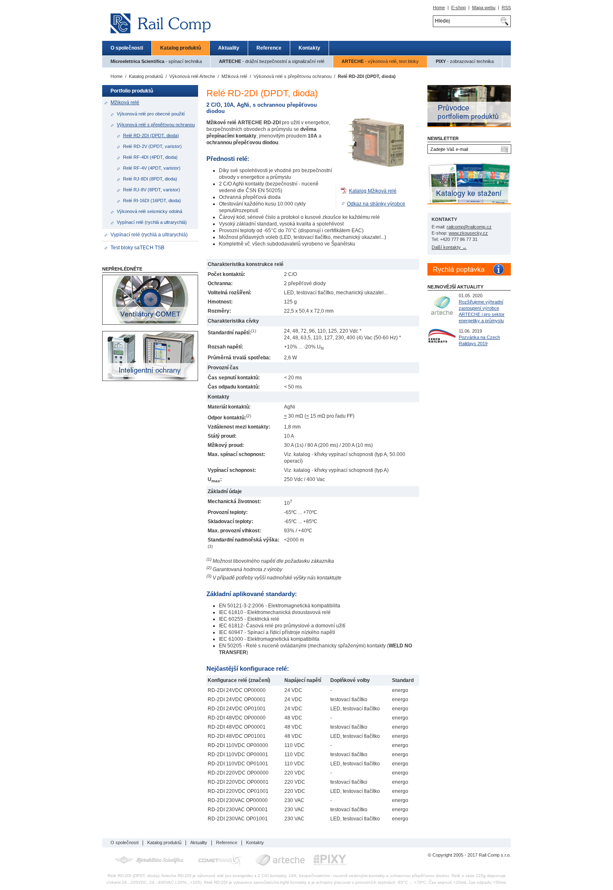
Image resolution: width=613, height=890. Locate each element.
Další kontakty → (449, 247)
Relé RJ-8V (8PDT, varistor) (151, 189)
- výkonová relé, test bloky (380, 61)
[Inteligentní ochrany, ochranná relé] (150, 379)
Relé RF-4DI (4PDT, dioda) (150, 157)
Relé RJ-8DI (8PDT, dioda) (150, 178)
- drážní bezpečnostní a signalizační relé (271, 61)
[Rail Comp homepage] (158, 39)
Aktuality (228, 48)
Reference (268, 48)
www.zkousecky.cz (468, 233)
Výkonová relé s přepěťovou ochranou (293, 76)
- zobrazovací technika (465, 61)
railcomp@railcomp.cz (469, 226)
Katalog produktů (180, 48)
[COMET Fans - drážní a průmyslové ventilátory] (221, 860)
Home (439, 7)
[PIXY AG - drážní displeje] (330, 860)
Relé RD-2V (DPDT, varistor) (152, 146)
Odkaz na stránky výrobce (376, 204)
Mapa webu (483, 7)
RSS (506, 7)
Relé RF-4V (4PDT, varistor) (152, 167)
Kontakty (309, 48)
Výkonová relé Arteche (192, 76)
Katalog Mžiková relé (373, 191)
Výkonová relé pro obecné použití (151, 113)
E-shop (458, 7)
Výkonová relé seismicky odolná (149, 211)
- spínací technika (156, 61)
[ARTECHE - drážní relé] (280, 860)
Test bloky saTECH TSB (137, 248)
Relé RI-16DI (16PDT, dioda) (152, 200)
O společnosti (127, 48)
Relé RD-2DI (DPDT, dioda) (151, 135)
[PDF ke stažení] (344, 191)
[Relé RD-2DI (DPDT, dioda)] (377, 183)
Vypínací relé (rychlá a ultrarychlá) (152, 222)
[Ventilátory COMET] (150, 323)
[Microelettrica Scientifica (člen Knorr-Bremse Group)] (149, 860)
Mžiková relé (234, 76)
